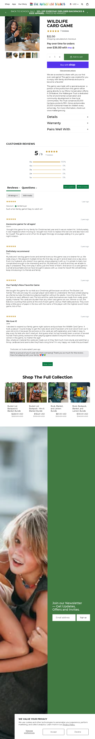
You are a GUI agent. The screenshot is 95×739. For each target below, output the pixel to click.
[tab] (29, 188)
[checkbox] (27, 195)
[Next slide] (87, 12)
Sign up (83, 617)
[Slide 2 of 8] (15, 55)
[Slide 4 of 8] (28, 55)
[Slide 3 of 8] (22, 55)
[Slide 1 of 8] (9, 55)
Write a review (83, 187)
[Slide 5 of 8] (34, 55)
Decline (77, 732)
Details (52, 117)
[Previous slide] (6, 12)
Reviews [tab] (13, 187)
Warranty (54, 123)
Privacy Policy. (69, 724)
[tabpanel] (47, 281)
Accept (53, 732)
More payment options (68, 70)
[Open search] (82, 4)
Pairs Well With (58, 129)
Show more (47, 364)
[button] (47, 162)
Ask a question (69, 187)
